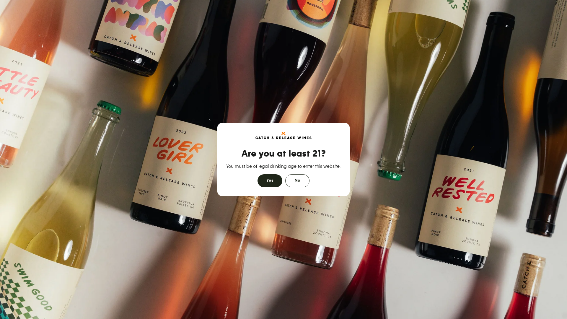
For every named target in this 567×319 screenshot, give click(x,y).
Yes (269, 180)
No (297, 180)
